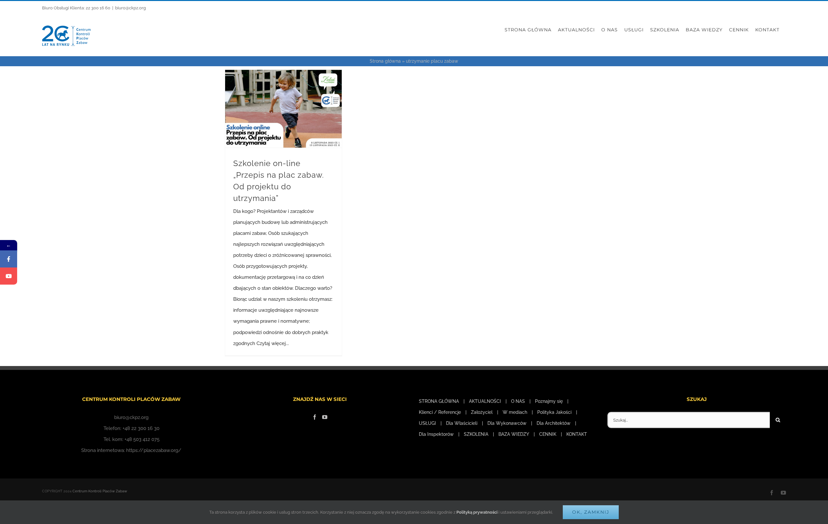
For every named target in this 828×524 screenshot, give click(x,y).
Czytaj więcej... (272, 343)
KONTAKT (576, 434)
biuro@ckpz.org (130, 7)
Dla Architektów (554, 423)
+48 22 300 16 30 (141, 428)
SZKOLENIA (476, 434)
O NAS (518, 401)
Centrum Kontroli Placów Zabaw (99, 491)
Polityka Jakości (554, 412)
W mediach (515, 412)
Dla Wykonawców (507, 423)
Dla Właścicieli (461, 423)
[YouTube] (324, 417)
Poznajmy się (549, 401)
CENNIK (547, 434)
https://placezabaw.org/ (153, 450)
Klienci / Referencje (440, 412)
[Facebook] (314, 417)
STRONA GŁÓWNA (439, 401)
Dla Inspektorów (436, 434)
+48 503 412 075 (142, 439)
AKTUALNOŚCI (485, 401)
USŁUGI (427, 423)
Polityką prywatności (476, 512)
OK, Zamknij (590, 512)
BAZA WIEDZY (513, 434)
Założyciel (482, 412)
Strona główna (385, 61)
